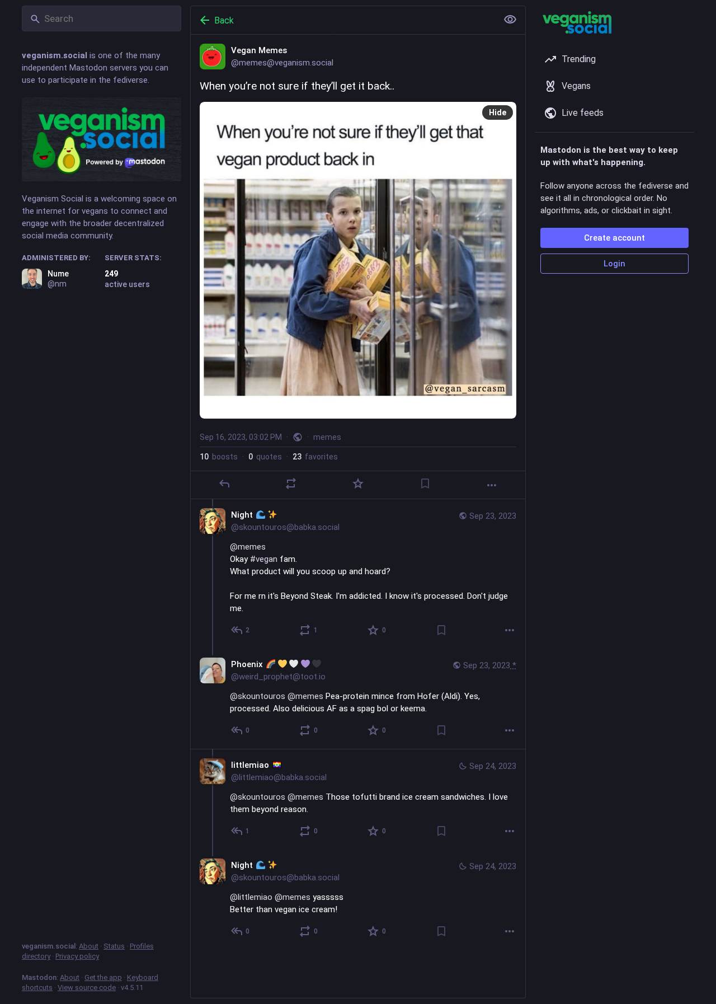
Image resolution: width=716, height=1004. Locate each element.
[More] (491, 485)
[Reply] (224, 483)
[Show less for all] (510, 19)
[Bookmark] (425, 483)
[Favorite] (358, 483)
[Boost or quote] (291, 483)
